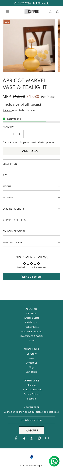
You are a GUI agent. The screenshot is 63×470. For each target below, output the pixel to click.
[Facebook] (16, 439)
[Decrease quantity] (6, 134)
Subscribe (31, 430)
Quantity (8, 127)
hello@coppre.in (41, 3)
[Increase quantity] (19, 134)
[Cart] (58, 11)
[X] (24, 439)
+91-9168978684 (22, 3)
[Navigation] (7, 11)
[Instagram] (31, 439)
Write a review (31, 276)
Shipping (7, 110)
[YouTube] (47, 439)
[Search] (50, 11)
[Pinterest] (39, 439)
